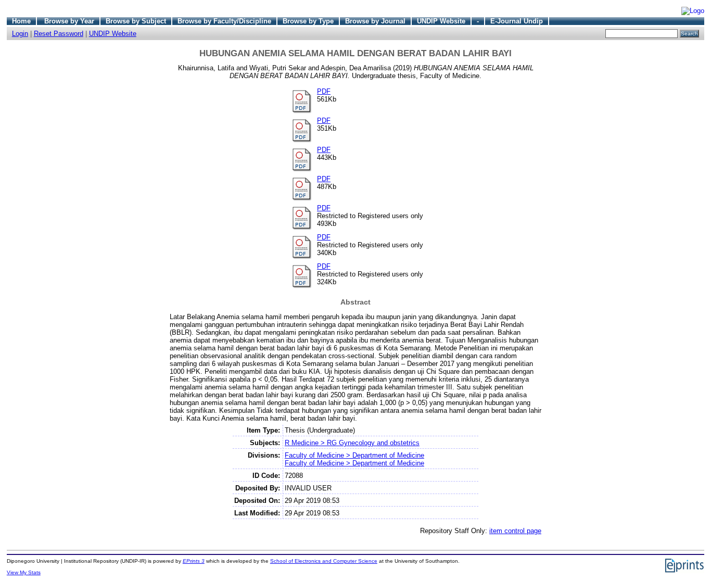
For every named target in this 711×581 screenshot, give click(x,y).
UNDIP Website (441, 21)
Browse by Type (308, 21)
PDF (324, 91)
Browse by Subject (136, 21)
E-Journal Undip (516, 21)
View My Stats (24, 572)
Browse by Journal (375, 21)
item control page (515, 531)
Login (20, 33)
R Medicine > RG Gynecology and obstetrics (352, 443)
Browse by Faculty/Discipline (224, 21)
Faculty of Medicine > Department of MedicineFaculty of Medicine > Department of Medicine (354, 459)
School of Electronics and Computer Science (323, 561)
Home (21, 21)
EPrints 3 (194, 561)
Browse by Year (69, 21)
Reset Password (58, 33)
